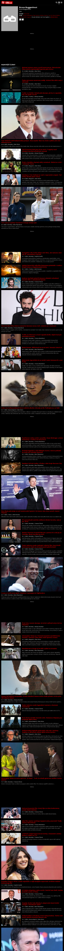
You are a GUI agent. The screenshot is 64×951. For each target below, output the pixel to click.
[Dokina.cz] (7, 2)
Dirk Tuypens (27, 17)
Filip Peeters (36, 15)
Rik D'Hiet (26, 13)
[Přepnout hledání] (56, 2)
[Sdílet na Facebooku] (20, 19)
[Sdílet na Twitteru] (23, 19)
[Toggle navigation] (61, 2)
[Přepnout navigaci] (59, 2)
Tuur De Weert (52, 15)
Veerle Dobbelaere (27, 15)
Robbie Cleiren (43, 15)
